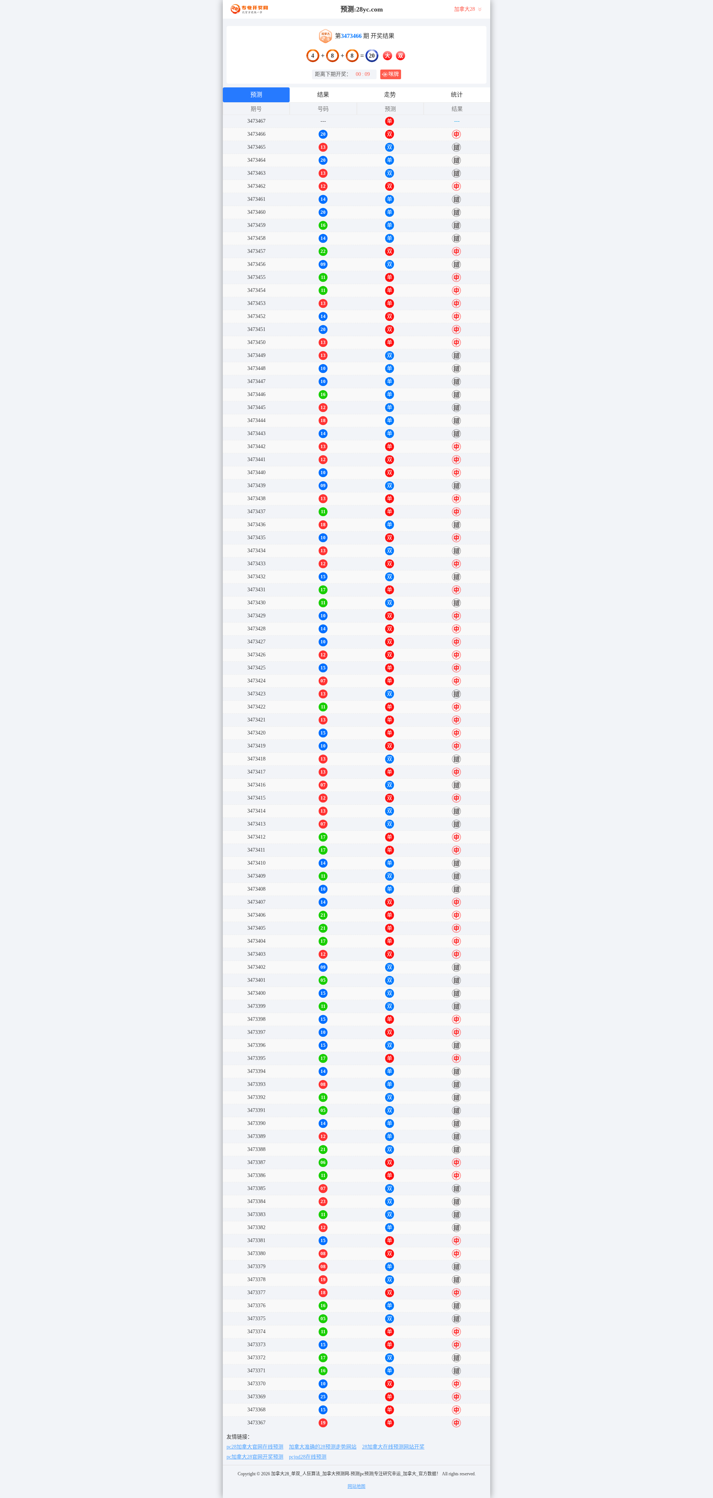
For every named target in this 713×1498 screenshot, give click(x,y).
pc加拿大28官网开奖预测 (255, 1457)
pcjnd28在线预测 (307, 1457)
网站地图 (356, 1486)
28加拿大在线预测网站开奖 (393, 1447)
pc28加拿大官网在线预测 (255, 1447)
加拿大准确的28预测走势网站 (322, 1447)
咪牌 (393, 74)
